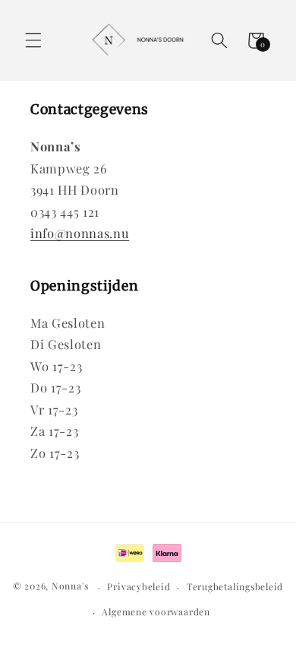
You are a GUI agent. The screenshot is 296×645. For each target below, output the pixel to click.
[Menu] (33, 40)
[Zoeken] (219, 40)
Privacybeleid (138, 586)
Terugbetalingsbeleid (235, 586)
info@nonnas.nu (79, 232)
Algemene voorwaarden (155, 611)
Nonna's (70, 586)
